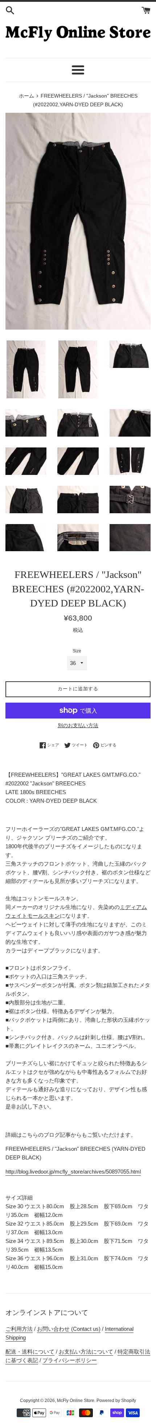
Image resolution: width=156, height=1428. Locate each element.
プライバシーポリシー (69, 1360)
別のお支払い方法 (78, 725)
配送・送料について (29, 1351)
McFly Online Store (75, 1400)
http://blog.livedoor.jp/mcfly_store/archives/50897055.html (73, 1171)
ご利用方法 (19, 1329)
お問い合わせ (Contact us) (68, 1329)
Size (77, 650)
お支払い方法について (86, 1351)
